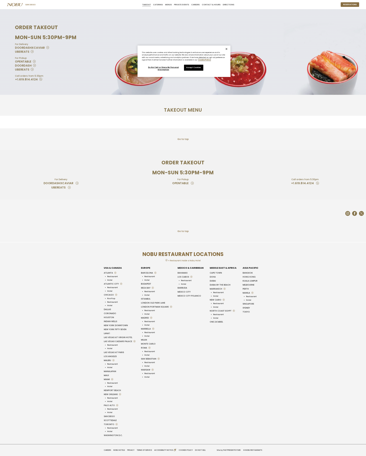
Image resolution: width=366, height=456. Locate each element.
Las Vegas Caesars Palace (118, 341)
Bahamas (182, 272)
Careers (107, 450)
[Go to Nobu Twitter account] (361, 213)
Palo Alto (109, 405)
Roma (144, 347)
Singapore (248, 303)
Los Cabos (184, 276)
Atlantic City (111, 283)
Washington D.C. (113, 435)
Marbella (146, 328)
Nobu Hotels (119, 450)
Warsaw (146, 369)
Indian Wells (110, 321)
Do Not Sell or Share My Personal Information (163, 68)
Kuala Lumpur (250, 280)
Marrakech (216, 288)
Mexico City (184, 291)
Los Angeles (110, 356)
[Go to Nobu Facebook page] (354, 213)
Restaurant (112, 276)
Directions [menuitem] (228, 4)
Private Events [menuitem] (181, 4)
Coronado (110, 313)
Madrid (145, 317)
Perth (246, 288)
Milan (144, 339)
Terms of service (144, 450)
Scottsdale (110, 420)
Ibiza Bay (146, 287)
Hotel (109, 280)
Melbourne (248, 284)
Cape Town (216, 272)
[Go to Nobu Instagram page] (347, 213)
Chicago (109, 294)
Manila (247, 292)
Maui (106, 375)
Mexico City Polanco (189, 295)
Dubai (213, 280)
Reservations (350, 4)
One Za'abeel (216, 321)
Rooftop (111, 298)
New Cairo (216, 299)
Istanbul (145, 298)
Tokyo (246, 311)
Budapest (146, 283)
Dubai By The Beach (220, 284)
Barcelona (147, 272)
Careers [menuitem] (195, 4)
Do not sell (200, 450)
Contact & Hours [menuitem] (211, 4)
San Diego (30, 4)
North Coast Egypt (221, 310)
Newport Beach (112, 390)
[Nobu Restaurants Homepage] (15, 4)
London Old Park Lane (153, 302)
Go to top (183, 139)
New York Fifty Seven (115, 329)
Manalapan (110, 371)
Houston (109, 317)
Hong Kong (249, 276)
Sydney (246, 307)
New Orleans (111, 394)
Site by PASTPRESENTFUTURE (229, 450)
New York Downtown (116, 325)
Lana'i (107, 333)
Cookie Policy (204, 60)
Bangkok (248, 272)
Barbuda (182, 287)
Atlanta (109, 272)
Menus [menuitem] (168, 4)
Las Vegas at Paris (114, 352)
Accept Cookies (193, 67)
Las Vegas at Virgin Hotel (118, 337)
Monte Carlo (148, 343)
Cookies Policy (186, 450)
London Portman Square (155, 306)
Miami (107, 379)
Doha (213, 276)
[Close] (226, 49)
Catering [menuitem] (158, 4)
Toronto (109, 424)
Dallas (107, 309)
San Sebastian (149, 358)
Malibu (108, 360)
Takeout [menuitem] (146, 4)
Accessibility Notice (164, 450)
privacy (130, 450)
